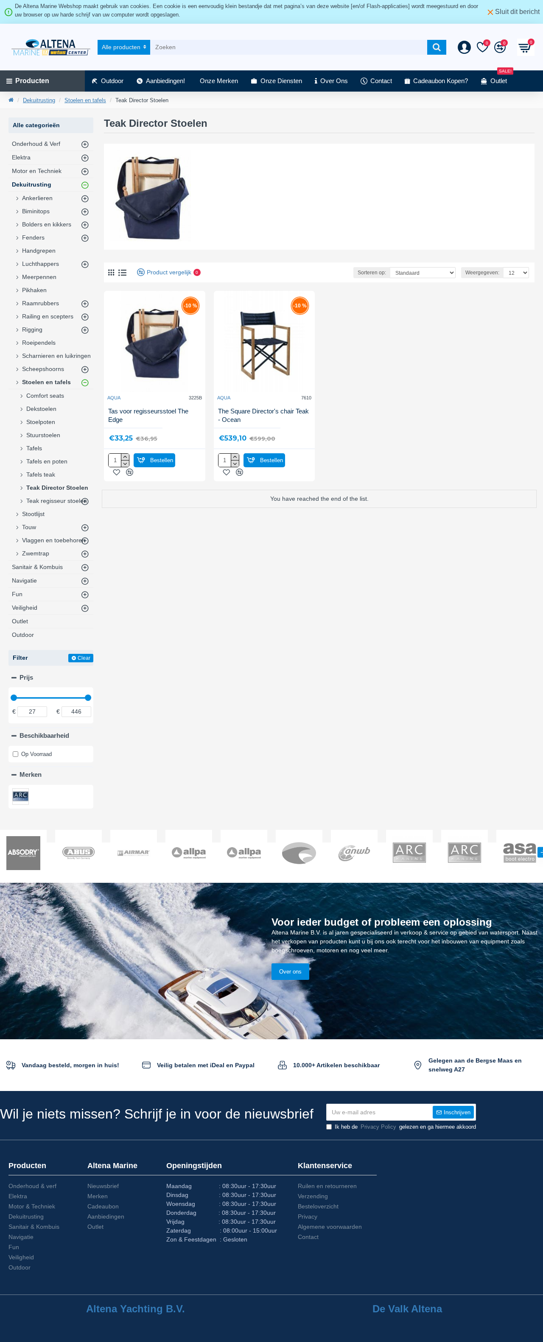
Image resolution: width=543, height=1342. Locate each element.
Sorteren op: (372, 273)
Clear (84, 658)
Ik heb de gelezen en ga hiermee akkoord (405, 1127)
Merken (31, 774)
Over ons (290, 971)
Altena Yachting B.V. (135, 1308)
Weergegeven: (482, 273)
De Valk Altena (407, 1308)
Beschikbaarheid (44, 735)
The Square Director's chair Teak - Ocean (263, 415)
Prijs (26, 677)
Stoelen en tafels (85, 100)
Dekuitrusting (39, 100)
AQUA (113, 397)
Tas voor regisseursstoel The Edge (148, 415)
